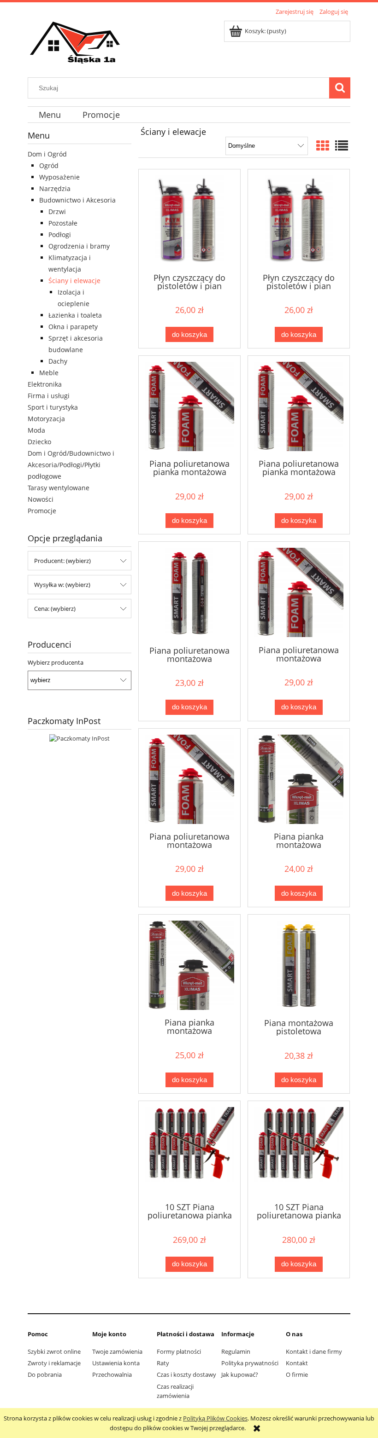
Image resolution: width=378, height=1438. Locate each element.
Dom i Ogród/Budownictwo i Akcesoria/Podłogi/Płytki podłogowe (71, 465)
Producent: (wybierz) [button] (62, 561)
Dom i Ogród (47, 154)
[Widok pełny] (341, 145)
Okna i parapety (73, 326)
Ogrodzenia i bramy (79, 246)
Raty (163, 1363)
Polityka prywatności (249, 1363)
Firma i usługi (49, 395)
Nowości (40, 499)
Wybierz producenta (55, 662)
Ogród (49, 165)
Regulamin (235, 1351)
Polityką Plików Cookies (215, 1418)
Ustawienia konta (116, 1363)
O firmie (297, 1374)
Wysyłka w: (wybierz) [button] (62, 584)
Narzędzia (55, 188)
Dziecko (39, 441)
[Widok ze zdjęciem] (322, 145)
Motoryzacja (46, 418)
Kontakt (297, 1363)
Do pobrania (45, 1374)
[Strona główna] (76, 42)
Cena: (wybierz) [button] (55, 608)
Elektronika (45, 384)
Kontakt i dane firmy (314, 1351)
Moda (36, 430)
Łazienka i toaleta (75, 315)
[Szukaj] (339, 88)
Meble (49, 372)
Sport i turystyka (53, 407)
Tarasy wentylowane (58, 487)
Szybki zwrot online (54, 1351)
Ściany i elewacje (74, 280)
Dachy (57, 361)
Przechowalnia (112, 1374)
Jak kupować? (239, 1374)
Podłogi (59, 234)
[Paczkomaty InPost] (79, 738)
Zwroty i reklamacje (54, 1363)
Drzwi (57, 211)
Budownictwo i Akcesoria (77, 200)
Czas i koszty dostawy (186, 1374)
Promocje (42, 510)
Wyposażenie (59, 177)
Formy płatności (179, 1351)
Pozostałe (62, 223)
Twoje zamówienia (117, 1351)
